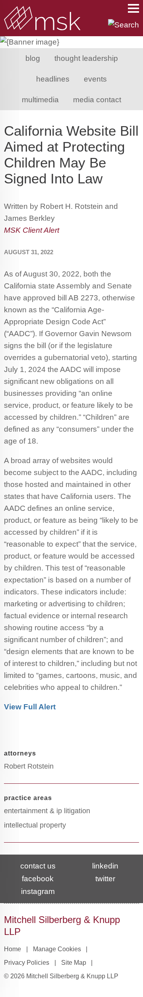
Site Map (73, 962)
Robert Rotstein (29, 766)
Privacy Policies (26, 962)
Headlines (53, 79)
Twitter (105, 878)
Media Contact (97, 99)
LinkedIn (105, 866)
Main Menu (133, 8)
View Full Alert (31, 707)
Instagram (38, 891)
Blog (32, 58)
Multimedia (40, 99)
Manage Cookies (57, 949)
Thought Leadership (86, 58)
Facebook (38, 878)
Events (95, 79)
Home (12, 949)
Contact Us (38, 866)
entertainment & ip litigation (47, 811)
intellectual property (35, 825)
